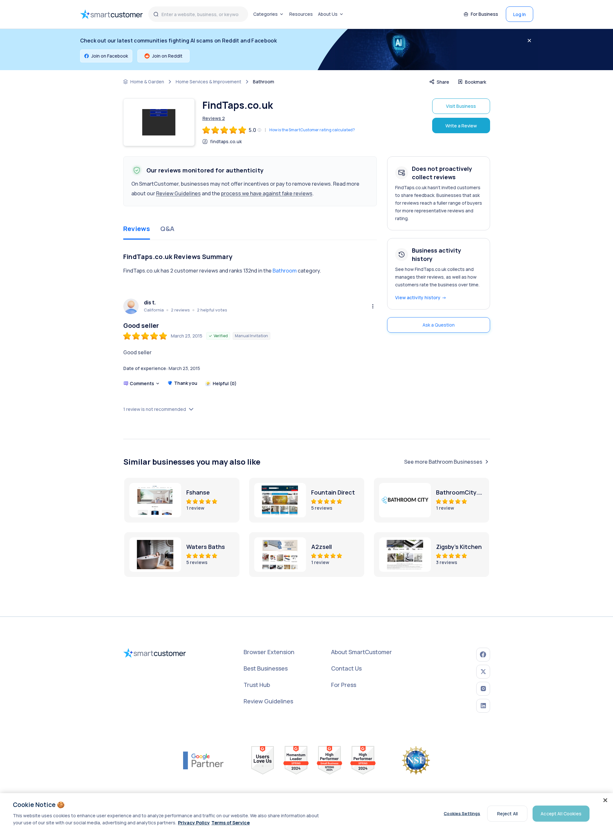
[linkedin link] (483, 706)
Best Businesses (266, 668)
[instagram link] (483, 689)
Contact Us (346, 668)
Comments (142, 383)
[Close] (605, 800)
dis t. (150, 303)
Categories (265, 14)
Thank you (185, 383)
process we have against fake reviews (266, 193)
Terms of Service (230, 823)
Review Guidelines (178, 193)
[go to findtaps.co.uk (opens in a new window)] (159, 122)
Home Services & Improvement (208, 81)
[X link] (483, 672)
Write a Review (461, 126)
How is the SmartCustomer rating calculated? (312, 130)
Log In (519, 14)
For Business (484, 14)
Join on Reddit (167, 56)
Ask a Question (439, 325)
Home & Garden (147, 81)
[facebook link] (483, 655)
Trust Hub (257, 685)
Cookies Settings (462, 813)
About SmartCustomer (361, 652)
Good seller (141, 325)
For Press (343, 685)
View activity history (420, 297)
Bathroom (263, 81)
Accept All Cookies (561, 813)
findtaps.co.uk (226, 141)
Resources (301, 14)
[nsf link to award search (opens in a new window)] (416, 760)
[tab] (136, 229)
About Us (328, 14)
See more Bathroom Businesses (443, 461)
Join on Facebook (109, 56)
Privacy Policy (194, 823)
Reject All (507, 813)
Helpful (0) (225, 383)
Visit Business (461, 106)
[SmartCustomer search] (156, 14)
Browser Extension (269, 652)
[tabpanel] (250, 325)
